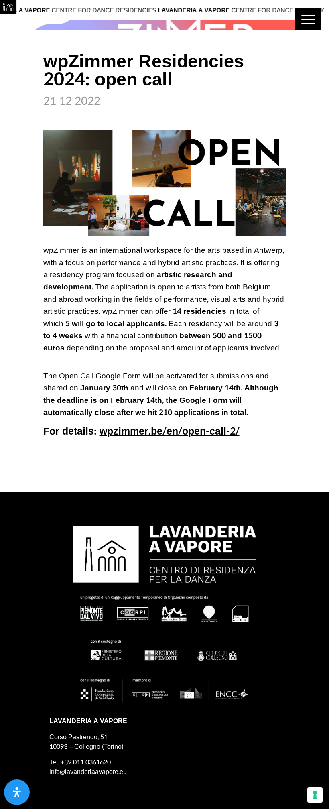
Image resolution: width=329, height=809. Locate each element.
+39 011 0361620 (86, 762)
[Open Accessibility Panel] (17, 792)
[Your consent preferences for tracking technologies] (315, 795)
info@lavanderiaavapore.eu (88, 772)
